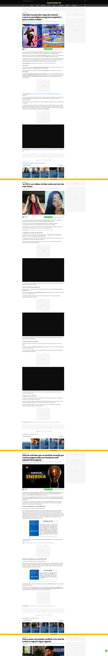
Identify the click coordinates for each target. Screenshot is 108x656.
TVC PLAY (37, 5)
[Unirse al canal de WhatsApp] (106, 651)
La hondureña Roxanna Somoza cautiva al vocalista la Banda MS (43, 63)
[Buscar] (85, 5)
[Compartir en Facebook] (44, 160)
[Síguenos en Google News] (50, 160)
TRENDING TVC (43, 5)
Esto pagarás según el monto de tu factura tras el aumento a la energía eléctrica (39, 542)
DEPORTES (54, 5)
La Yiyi (36, 434)
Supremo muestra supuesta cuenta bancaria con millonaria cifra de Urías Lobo (45, 422)
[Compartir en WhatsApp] (46, 160)
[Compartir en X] (48, 160)
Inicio (23, 181)
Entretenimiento (32, 434)
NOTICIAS (48, 5)
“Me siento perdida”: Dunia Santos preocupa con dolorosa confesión (41, 230)
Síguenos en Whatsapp (48, 489)
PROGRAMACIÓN (61, 5)
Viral (37, 434)
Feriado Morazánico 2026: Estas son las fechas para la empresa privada (41, 605)
